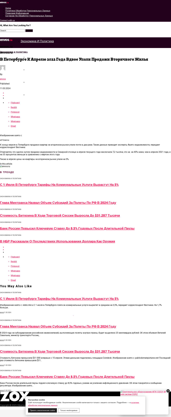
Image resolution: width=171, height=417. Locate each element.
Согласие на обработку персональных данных (29, 16)
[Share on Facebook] (88, 247)
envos (3, 79)
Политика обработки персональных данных (27, 10)
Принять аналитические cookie (42, 410)
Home (8, 8)
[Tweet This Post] (88, 249)
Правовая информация (17, 13)
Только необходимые (68, 410)
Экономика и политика (37, 41)
